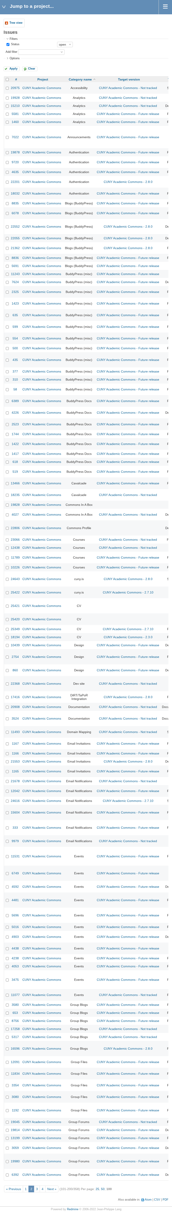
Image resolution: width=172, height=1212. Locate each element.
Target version (129, 79)
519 (15, 471)
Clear (31, 68)
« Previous (13, 1189)
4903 (15, 937)
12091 (15, 1062)
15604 (15, 812)
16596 (15, 1048)
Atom (148, 1199)
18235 (15, 495)
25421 (15, 606)
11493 (15, 732)
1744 (15, 434)
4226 (15, 412)
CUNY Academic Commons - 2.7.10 (128, 592)
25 (97, 1189)
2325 (15, 292)
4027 (15, 514)
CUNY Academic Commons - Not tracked (128, 88)
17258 (15, 1029)
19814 (15, 1130)
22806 (15, 528)
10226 (15, 567)
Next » (51, 1189)
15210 (15, 106)
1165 (15, 771)
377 (15, 371)
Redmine (72, 1209)
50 (103, 1189)
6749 (15, 873)
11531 (15, 856)
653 (15, 1013)
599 (15, 326)
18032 (15, 193)
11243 (15, 274)
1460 (15, 122)
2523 (15, 424)
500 (15, 348)
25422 (15, 592)
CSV (157, 1199)
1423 (15, 303)
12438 (15, 547)
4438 (15, 948)
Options (15, 58)
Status (14, 44)
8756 (15, 1021)
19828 (15, 504)
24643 (15, 579)
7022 (15, 137)
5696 (15, 915)
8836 (15, 258)
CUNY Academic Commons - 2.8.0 (128, 182)
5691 (15, 266)
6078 (15, 213)
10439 (15, 645)
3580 (15, 1004)
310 (15, 379)
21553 (15, 761)
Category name (80, 79)
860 (15, 670)
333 (15, 827)
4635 (15, 172)
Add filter (11, 51)
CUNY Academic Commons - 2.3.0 (128, 637)
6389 (15, 401)
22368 (15, 683)
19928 (15, 98)
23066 (15, 539)
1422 (15, 444)
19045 (15, 1122)
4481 (15, 900)
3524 (15, 718)
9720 (15, 162)
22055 (15, 238)
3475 (15, 979)
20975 (15, 88)
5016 (15, 927)
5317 (15, 1037)
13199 (15, 1138)
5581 (15, 114)
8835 (15, 203)
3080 (15, 1097)
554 (15, 338)
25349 (15, 629)
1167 (15, 743)
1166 (15, 753)
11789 (15, 557)
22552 (15, 226)
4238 (15, 958)
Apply (13, 68)
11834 (15, 1073)
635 (15, 315)
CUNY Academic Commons (41, 88)
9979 (15, 841)
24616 (15, 801)
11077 (15, 995)
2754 (15, 657)
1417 (15, 454)
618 (15, 462)
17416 (15, 697)
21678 (15, 781)
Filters (14, 38)
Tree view (15, 22)
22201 (15, 182)
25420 (15, 619)
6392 (15, 1174)
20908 (15, 707)
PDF (165, 1199)
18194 (15, 637)
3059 (15, 1148)
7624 (15, 282)
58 (15, 389)
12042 (15, 791)
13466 (15, 483)
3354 (15, 1085)
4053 (15, 966)
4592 (15, 886)
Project (42, 79)
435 (15, 360)
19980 (15, 1161)
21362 (15, 248)
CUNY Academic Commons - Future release (128, 114)
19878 (15, 152)
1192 (15, 1110)
